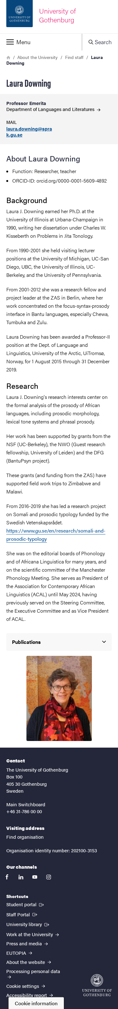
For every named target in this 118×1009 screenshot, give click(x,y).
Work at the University (30, 934)
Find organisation (25, 836)
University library (28, 923)
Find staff (74, 57)
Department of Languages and (51, 109)
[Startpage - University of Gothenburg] (97, 985)
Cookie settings (23, 986)
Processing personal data (33, 971)
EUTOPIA (16, 952)
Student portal (25, 904)
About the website (26, 962)
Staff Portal (22, 914)
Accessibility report (27, 995)
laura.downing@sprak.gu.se (29, 132)
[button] (41, 42)
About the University (37, 57)
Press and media (24, 943)
